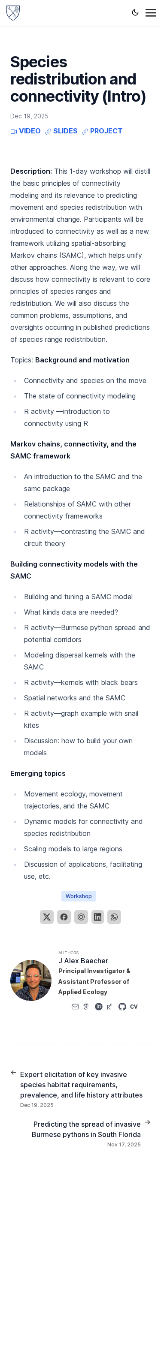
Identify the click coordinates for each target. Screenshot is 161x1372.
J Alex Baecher (83, 960)
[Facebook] (64, 917)
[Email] (81, 917)
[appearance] (135, 12)
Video (29, 131)
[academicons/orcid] (99, 1006)
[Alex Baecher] (13, 12)
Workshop (79, 896)
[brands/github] (122, 1006)
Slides (65, 131)
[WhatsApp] (114, 917)
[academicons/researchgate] (110, 1006)
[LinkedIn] (97, 917)
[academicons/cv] (134, 1006)
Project (105, 131)
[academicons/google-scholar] (87, 1006)
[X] (47, 917)
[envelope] (75, 1006)
